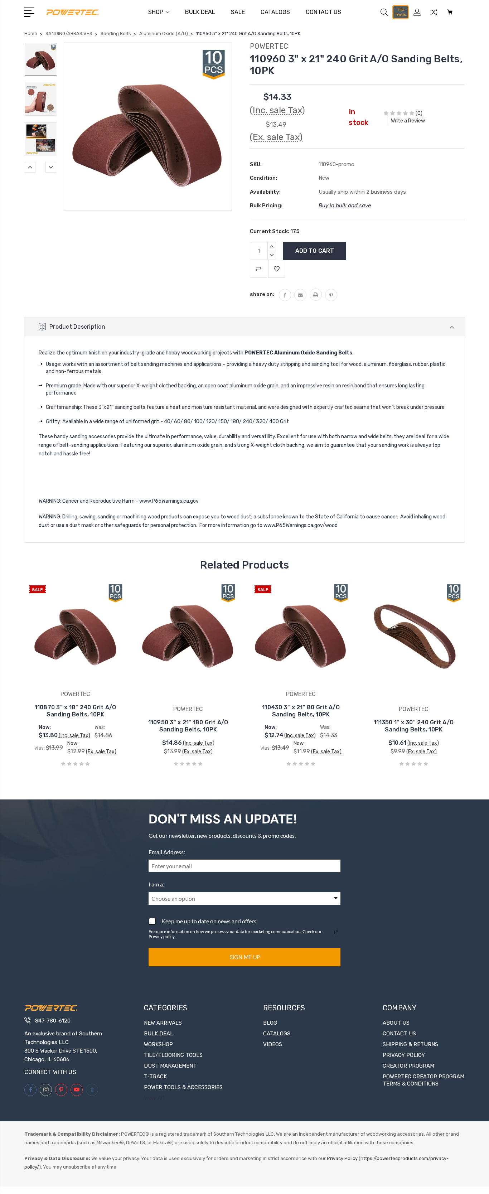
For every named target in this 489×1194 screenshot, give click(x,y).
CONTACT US (323, 12)
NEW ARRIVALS (163, 1023)
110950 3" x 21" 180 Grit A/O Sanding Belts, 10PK (188, 726)
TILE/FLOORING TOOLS (173, 1055)
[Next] (50, 167)
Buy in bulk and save (345, 205)
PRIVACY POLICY (404, 1055)
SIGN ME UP (244, 957)
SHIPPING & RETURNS (410, 1044)
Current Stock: (275, 231)
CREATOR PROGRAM (408, 1066)
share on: (262, 294)
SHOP (155, 12)
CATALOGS (275, 12)
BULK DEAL (200, 12)
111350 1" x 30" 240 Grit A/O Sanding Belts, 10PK (414, 726)
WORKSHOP (158, 1044)
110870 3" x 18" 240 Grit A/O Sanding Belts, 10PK (75, 711)
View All (154, 1098)
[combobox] (244, 898)
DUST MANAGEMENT (170, 1066)
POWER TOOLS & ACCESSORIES (183, 1087)
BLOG (270, 1023)
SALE (238, 12)
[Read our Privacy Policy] (336, 932)
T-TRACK (155, 1076)
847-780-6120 (53, 1020)
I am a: (156, 884)
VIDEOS (272, 1044)
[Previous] (30, 167)
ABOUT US (396, 1023)
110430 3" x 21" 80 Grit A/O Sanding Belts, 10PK (301, 711)
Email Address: (167, 852)
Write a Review (408, 121)
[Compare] (433, 16)
